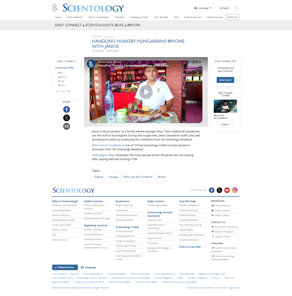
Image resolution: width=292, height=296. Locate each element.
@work (161, 177)
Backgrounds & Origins (63, 220)
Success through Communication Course (96, 246)
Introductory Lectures (126, 215)
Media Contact (221, 215)
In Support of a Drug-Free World (89, 282)
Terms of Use (221, 287)
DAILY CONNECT (66, 61)
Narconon (229, 278)
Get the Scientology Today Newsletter (223, 258)
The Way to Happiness (197, 278)
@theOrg (62, 77)
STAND (180, 278)
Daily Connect (156, 201)
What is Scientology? (99, 17)
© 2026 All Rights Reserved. (81, 287)
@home (61, 85)
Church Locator (155, 220)
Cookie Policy (207, 287)
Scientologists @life (64, 67)
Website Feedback (224, 231)
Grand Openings (124, 231)
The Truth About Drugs (190, 224)
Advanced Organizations (160, 233)
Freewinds (153, 242)
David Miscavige (187, 274)
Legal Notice (234, 287)
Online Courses (215, 17)
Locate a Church (222, 236)
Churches (119, 17)
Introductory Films (125, 220)
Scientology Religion (116, 274)
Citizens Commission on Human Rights (179, 282)
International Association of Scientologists (130, 278)
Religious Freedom (125, 240)
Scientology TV (204, 8)
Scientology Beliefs (61, 210)
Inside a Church (60, 229)
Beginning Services (95, 225)
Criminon (216, 278)
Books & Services (192, 17)
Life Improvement (93, 239)
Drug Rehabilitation (189, 220)
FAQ (176, 17)
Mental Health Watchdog (191, 234)
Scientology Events (125, 236)
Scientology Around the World (160, 214)
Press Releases (222, 205)
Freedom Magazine (163, 278)
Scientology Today (139, 17)
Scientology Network (93, 274)
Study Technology (188, 210)
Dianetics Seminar (93, 229)
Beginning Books (124, 205)
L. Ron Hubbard (74, 17)
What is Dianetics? (61, 215)
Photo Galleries (222, 210)
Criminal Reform (187, 215)
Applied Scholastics (61, 282)
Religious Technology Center (212, 274)
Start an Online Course (62, 278)
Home (58, 17)
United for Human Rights (119, 282)
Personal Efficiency (93, 234)
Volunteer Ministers (189, 239)
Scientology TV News (126, 245)
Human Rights (186, 229)
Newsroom (232, 17)
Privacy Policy (193, 287)
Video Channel (59, 239)
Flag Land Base (155, 238)
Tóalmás (98, 177)
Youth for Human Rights (146, 282)
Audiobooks (122, 210)
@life (60, 72)
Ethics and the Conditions (106, 145)
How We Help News (126, 250)
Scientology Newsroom (165, 274)
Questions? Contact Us (226, 226)
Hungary (113, 177)
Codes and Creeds (61, 224)
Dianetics (75, 274)
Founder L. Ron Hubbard (64, 205)
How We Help (161, 17)
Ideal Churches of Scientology (156, 226)
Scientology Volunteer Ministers (92, 278)
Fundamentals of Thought (97, 218)
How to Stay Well (62, 91)
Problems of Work (93, 213)
